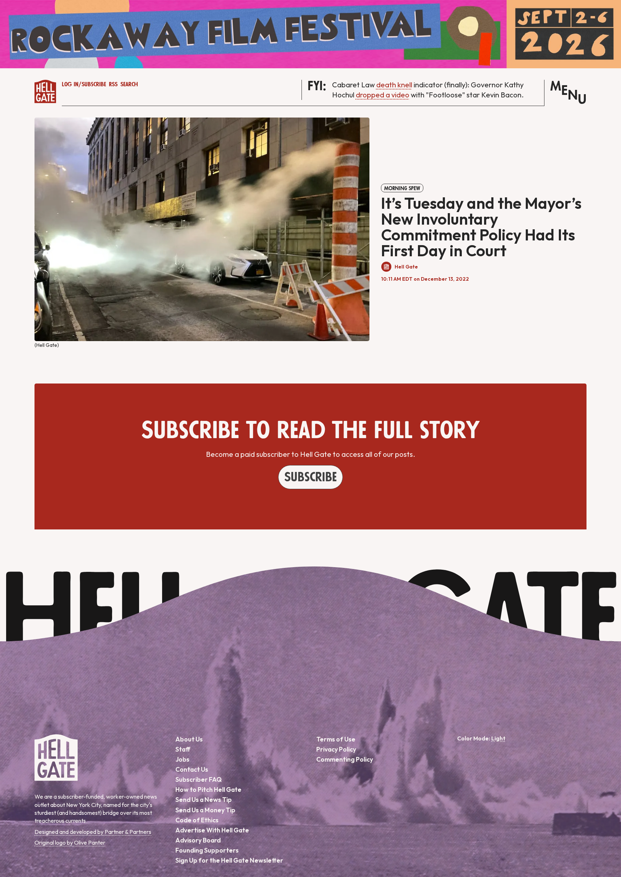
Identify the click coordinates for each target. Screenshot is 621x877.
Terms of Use (335, 739)
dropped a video (382, 94)
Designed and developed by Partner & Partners (92, 831)
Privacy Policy (336, 749)
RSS (113, 84)
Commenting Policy (344, 759)
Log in (70, 84)
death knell (394, 84)
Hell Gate (406, 266)
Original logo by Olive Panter (69, 842)
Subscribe (94, 84)
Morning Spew (402, 188)
